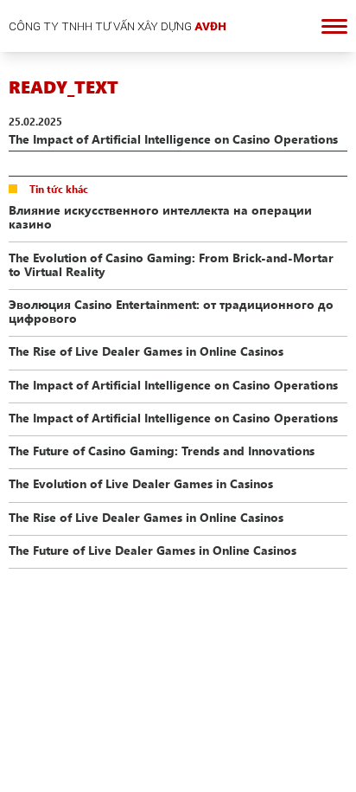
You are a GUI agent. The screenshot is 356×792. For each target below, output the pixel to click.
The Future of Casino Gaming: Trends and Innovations (162, 450)
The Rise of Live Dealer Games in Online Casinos (146, 350)
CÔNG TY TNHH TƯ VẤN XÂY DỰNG (117, 26)
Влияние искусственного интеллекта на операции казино (160, 216)
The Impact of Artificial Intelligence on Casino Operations (173, 384)
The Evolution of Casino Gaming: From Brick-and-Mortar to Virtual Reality (171, 264)
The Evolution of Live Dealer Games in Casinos (141, 483)
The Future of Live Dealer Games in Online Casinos (152, 549)
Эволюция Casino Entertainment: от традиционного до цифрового (171, 310)
